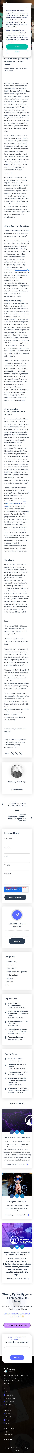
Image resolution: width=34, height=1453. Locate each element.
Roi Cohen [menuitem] (9, 1405)
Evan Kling (11, 1061)
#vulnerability (12, 961)
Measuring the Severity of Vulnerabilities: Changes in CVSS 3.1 (18, 1013)
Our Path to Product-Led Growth (17, 1138)
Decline (17, 51)
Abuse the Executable (16, 1037)
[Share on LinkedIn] (20, 753)
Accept (17, 46)
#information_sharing (12, 745)
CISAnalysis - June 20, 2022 (18, 1072)
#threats (10, 978)
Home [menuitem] (8, 1392)
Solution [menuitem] (8, 1420)
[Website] (11, 1440)
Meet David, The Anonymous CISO (14, 1004)
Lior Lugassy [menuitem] (10, 1401)
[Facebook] (4, 1440)
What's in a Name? (15, 1059)
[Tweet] (16, 753)
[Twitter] (6, 1440)
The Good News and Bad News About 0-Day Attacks (18, 805)
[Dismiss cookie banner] (27, 7)
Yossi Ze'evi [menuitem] (9, 1395)
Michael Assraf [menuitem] (10, 1398)
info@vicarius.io (9, 1432)
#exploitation (22, 1215)
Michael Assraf (13, 1008)
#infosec (23, 739)
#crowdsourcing (10, 747)
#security (10, 965)
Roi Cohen (11, 1039)
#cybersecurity (22, 68)
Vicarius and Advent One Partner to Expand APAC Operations (17, 819)
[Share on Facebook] (12, 753)
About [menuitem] (8, 1423)
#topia (23, 1164)
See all (7, 985)
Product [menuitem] (8, 1417)
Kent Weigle (10, 68)
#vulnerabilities (12, 975)
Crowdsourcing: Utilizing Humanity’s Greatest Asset (18, 1089)
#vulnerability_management (14, 742)
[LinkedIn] (8, 1440)
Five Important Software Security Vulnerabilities (17, 1030)
